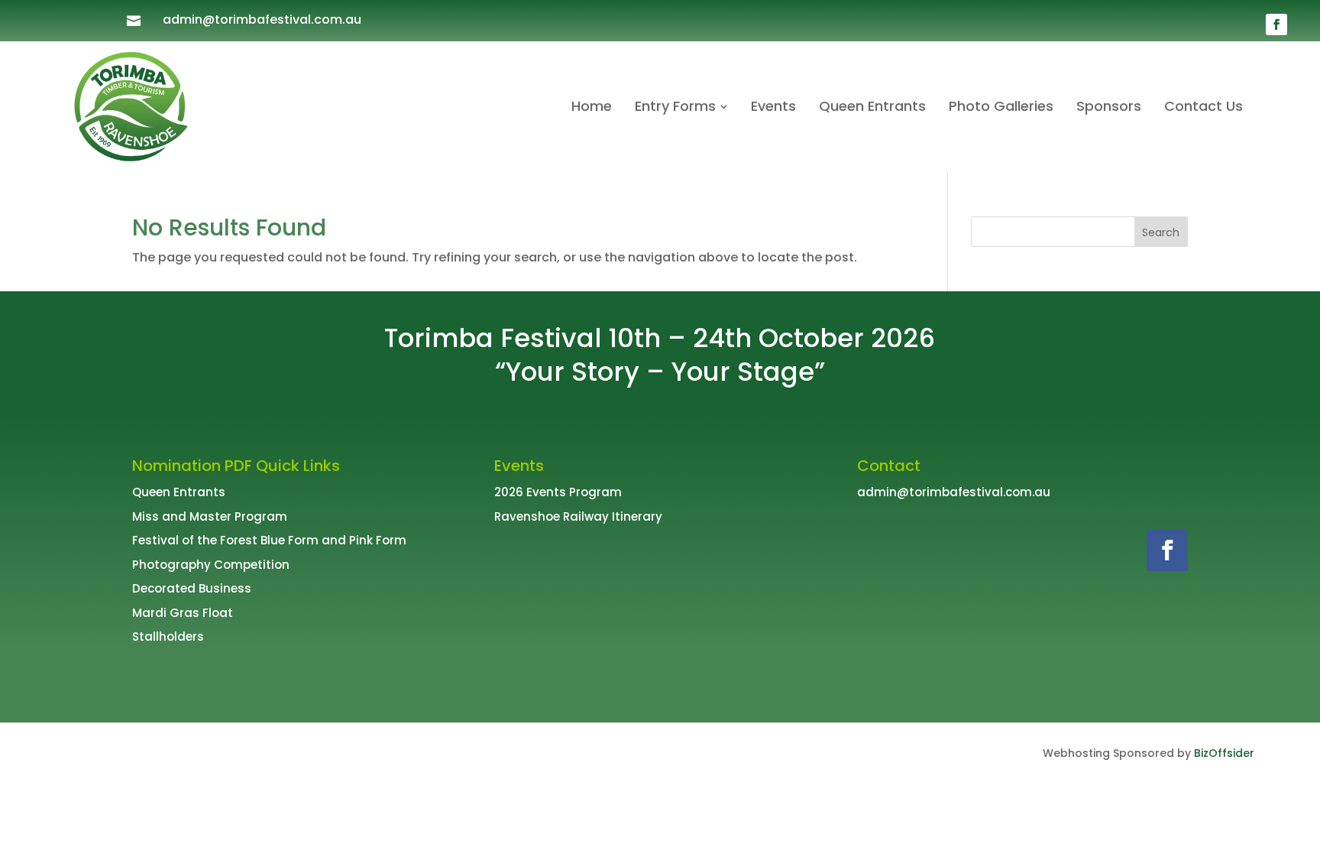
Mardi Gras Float (182, 613)
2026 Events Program (558, 492)
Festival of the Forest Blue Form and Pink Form (269, 540)
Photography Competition (211, 565)
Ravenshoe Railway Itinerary (578, 516)
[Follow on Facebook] (1276, 24)
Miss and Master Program (209, 516)
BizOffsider (1224, 753)
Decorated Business (191, 588)
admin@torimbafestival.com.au (262, 19)
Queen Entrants (178, 492)
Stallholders (168, 636)
